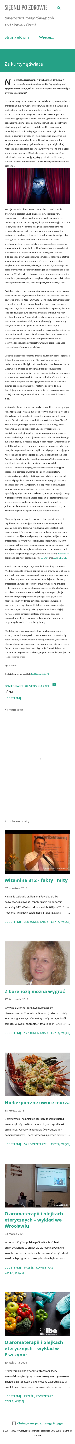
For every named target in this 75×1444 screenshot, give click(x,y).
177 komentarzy (36, 1033)
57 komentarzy (35, 1144)
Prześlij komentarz (38, 1267)
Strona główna (17, 37)
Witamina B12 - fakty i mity (36, 880)
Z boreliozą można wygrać (35, 991)
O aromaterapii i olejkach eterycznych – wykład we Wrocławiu (34, 1219)
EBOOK (44, 558)
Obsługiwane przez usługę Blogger (39, 1423)
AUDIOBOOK (60, 558)
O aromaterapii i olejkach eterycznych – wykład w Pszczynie (34, 1348)
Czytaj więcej (60, 922)
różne (9, 692)
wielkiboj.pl (63, 553)
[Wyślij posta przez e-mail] (54, 686)
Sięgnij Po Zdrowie (26, 8)
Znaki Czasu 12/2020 (40, 674)
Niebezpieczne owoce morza (37, 1102)
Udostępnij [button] (13, 698)
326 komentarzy (36, 922)
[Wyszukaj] (59, 7)
